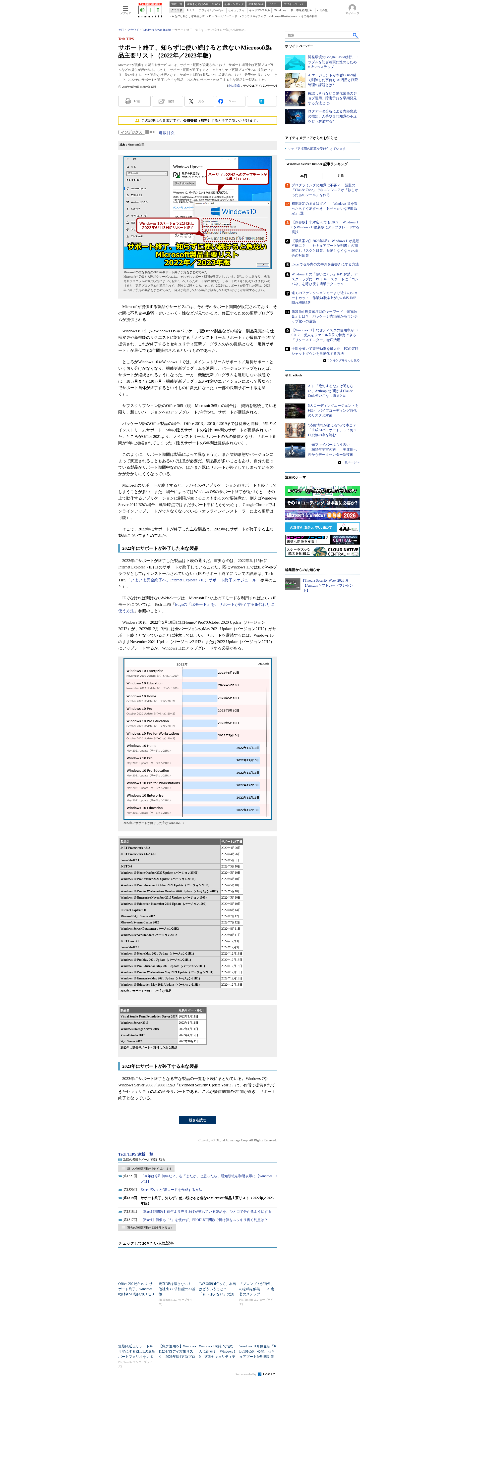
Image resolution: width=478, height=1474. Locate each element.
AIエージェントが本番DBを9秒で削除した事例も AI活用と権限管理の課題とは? (333, 80)
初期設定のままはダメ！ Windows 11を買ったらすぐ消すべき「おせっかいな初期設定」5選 (325, 208)
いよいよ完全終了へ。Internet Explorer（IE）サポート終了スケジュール (193, 580)
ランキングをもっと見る (343, 360)
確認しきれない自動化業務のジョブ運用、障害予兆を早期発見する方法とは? (332, 98)
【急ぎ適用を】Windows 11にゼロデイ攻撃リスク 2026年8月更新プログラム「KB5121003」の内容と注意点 (177, 1356)
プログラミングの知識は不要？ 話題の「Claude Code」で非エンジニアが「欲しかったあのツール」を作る (325, 190)
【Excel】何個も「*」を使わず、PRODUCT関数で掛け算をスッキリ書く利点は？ (204, 1220)
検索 (355, 35)
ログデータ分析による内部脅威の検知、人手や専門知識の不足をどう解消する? (332, 116)
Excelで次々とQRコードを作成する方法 (171, 1190)
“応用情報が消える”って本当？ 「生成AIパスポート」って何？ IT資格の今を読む (334, 430)
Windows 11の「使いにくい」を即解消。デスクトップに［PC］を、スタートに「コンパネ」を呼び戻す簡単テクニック (325, 279)
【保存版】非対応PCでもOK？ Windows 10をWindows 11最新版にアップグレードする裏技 (325, 227)
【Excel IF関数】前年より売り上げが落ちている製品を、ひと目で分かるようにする (206, 1212)
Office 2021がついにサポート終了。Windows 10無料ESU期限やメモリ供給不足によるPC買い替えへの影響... (136, 1294)
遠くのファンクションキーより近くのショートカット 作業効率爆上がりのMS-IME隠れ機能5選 (325, 298)
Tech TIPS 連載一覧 (135, 1154)
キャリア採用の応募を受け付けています (317, 149)
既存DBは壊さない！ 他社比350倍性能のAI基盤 (177, 1289)
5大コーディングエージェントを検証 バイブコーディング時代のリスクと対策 (333, 410)
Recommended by (246, 1374)
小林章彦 (234, 86)
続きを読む (197, 1120)
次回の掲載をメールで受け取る (144, 1159)
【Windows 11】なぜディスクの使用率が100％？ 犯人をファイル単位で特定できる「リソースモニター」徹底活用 (325, 335)
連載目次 (167, 133)
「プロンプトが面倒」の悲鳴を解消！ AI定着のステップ (256, 1289)
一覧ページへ (351, 462)
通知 (171, 101)
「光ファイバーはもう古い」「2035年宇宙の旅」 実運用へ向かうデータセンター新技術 (332, 449)
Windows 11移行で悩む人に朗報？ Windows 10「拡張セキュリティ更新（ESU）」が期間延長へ (217, 1356)
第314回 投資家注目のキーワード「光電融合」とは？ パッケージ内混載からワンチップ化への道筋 (325, 316)
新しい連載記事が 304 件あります (149, 1168)
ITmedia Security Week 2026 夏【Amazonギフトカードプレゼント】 (328, 585)
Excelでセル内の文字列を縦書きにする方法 (325, 264)
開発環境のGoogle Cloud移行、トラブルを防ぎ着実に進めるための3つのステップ (333, 62)
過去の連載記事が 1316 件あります (150, 1227)
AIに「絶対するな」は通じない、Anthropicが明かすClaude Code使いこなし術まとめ (331, 391)
